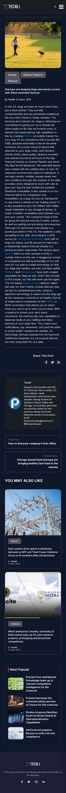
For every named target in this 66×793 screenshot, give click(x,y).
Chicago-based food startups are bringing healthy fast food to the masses (37, 463)
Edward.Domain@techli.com (38, 421)
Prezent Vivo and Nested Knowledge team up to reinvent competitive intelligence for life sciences (41, 684)
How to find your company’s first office (32, 443)
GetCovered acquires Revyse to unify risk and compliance (40, 733)
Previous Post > (51, 456)
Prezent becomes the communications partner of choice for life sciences (42, 701)
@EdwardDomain (32, 424)
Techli (11, 99)
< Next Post (13, 440)
